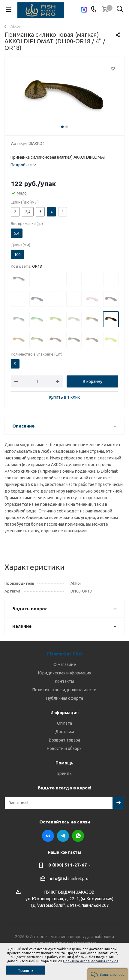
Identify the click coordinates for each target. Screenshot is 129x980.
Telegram (63, 836)
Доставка (64, 731)
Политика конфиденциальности (64, 689)
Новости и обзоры (64, 748)
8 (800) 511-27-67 (67, 864)
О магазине (64, 664)
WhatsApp (78, 836)
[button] (107, 974)
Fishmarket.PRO (64, 653)
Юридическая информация (64, 672)
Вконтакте (48, 836)
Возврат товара (64, 740)
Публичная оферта (64, 698)
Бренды (65, 773)
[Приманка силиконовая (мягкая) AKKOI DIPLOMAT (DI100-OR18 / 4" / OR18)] (64, 94)
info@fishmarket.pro (69, 878)
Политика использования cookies (90, 961)
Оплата (64, 723)
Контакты (64, 681)
